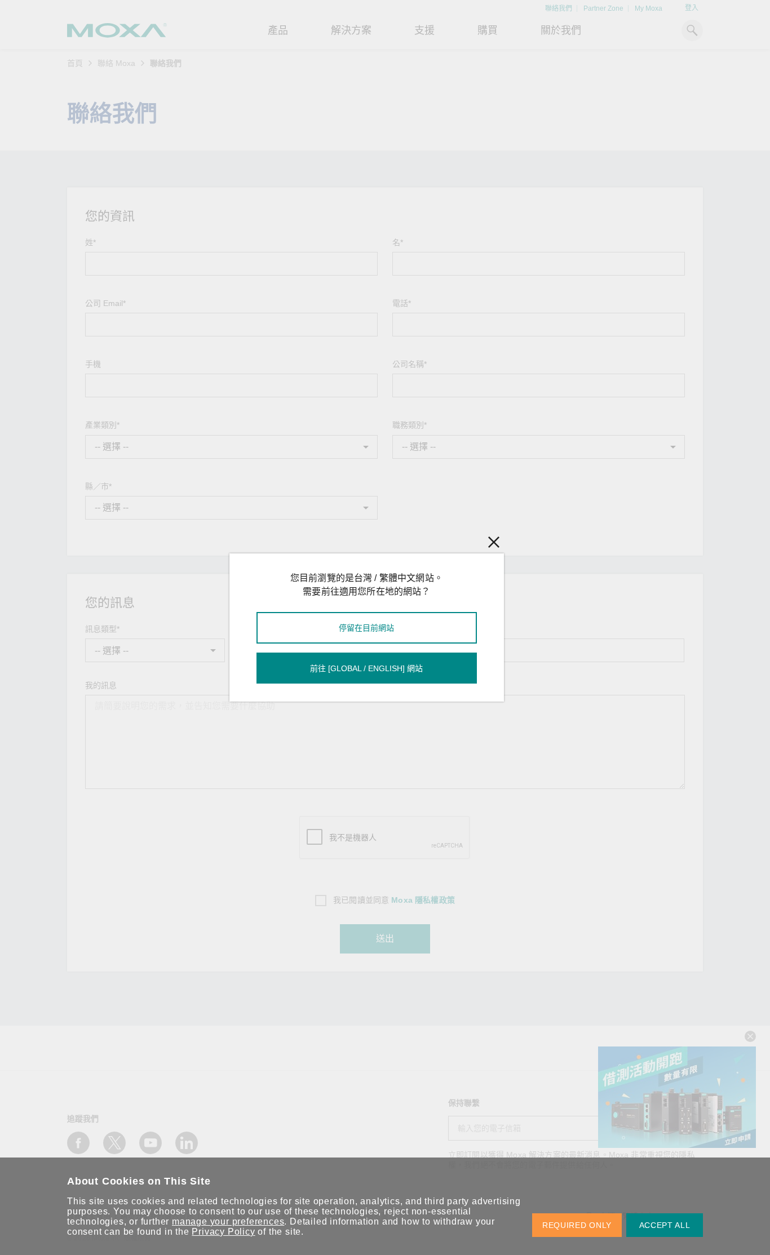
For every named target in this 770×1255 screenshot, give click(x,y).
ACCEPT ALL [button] (665, 1225)
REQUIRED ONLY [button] (577, 1225)
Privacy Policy (223, 1231)
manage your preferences (228, 1221)
